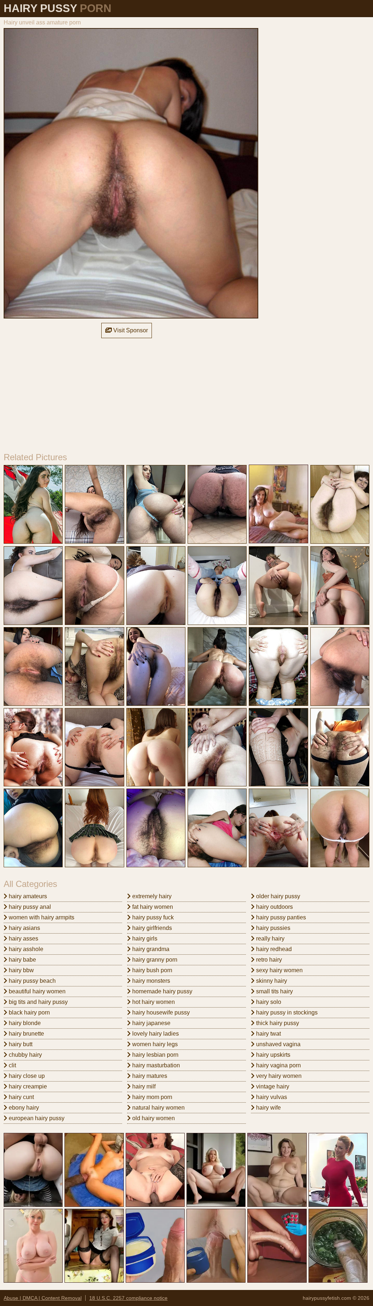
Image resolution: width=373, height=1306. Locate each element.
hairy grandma (150, 949)
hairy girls (144, 938)
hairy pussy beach (31, 981)
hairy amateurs (27, 896)
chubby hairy (24, 1055)
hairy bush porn (151, 970)
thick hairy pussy (277, 1023)
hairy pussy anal (29, 907)
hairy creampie (27, 1086)
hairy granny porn (154, 960)
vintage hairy (272, 1086)
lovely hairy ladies (155, 1034)
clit (11, 1065)
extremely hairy (151, 896)
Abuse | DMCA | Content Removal (43, 1298)
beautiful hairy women (36, 991)
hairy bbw (20, 970)
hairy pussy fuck (152, 917)
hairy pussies (272, 928)
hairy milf (143, 1086)
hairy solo (268, 1002)
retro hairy (268, 960)
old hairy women (153, 1118)
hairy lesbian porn (154, 1055)
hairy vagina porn (278, 1065)
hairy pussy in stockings (286, 1012)
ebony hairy (23, 1107)
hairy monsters (150, 981)
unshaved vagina (278, 1044)
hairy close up (26, 1076)
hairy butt (19, 1044)
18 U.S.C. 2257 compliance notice (128, 1298)
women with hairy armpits (40, 917)
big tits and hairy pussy (37, 1002)
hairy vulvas (271, 1097)
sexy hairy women (279, 970)
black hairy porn (28, 1012)
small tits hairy (274, 991)
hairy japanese (150, 1023)
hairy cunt (20, 1097)
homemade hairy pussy (161, 991)
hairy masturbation (155, 1065)
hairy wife (268, 1107)
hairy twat (268, 1034)
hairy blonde (24, 1023)
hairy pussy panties (280, 917)
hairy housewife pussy (160, 1012)
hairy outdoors (274, 907)
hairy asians (23, 928)
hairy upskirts (272, 1055)
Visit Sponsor (130, 330)
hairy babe (21, 960)
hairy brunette (25, 1034)
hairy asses (22, 938)
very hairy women (278, 1076)
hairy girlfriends (151, 928)
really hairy (269, 938)
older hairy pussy (277, 896)
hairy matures (149, 1076)
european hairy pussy (35, 1118)
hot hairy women (153, 1002)
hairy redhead (273, 949)
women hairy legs (154, 1044)
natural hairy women (158, 1107)
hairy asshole (25, 949)
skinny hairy (271, 981)
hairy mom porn (151, 1097)
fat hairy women (152, 907)
